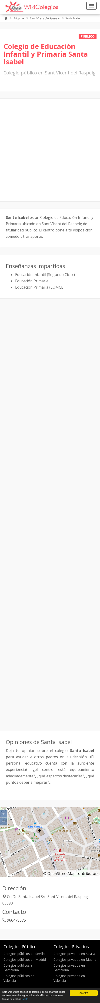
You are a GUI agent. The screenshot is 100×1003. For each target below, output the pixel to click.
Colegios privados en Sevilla (74, 953)
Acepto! (84, 993)
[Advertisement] (50, 150)
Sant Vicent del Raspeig (45, 18)
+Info (25, 999)
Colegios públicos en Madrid (24, 959)
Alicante (18, 18)
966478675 (16, 920)
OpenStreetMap (61, 873)
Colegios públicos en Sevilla (24, 953)
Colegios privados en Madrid (74, 959)
